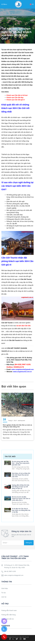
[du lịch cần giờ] (18, 4)
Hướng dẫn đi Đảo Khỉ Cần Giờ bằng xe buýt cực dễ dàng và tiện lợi (20, 486)
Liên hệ (3, 597)
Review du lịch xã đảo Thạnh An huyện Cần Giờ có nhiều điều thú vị (21, 498)
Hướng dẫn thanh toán (9, 610)
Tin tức (3, 593)
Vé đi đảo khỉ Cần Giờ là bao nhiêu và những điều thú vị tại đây (21, 510)
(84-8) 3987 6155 (10, 571)
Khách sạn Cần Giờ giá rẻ (16, 100)
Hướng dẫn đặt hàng (8, 615)
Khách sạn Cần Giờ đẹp (15, 97)
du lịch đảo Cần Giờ (23, 325)
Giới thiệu (4, 588)
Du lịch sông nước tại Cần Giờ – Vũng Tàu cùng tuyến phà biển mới (20, 463)
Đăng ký (29, 543)
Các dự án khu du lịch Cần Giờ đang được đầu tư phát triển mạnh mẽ (17, 426)
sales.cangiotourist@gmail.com (13, 575)
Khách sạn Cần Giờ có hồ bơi (17, 95)
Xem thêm (6, 438)
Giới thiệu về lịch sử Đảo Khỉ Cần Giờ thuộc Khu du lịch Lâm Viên (21, 474)
